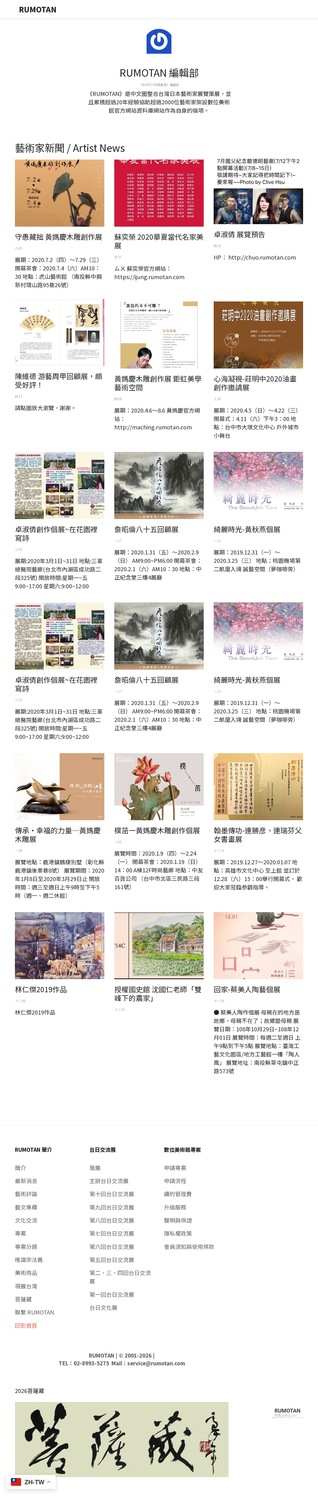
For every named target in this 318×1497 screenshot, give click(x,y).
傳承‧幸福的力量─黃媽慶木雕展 (58, 834)
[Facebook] (154, 121)
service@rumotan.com (156, 1363)
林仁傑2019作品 (41, 989)
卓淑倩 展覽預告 (239, 234)
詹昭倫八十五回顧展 (146, 529)
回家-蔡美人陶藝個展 (247, 989)
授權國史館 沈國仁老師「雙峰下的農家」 (158, 993)
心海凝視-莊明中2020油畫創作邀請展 (255, 382)
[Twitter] (159, 121)
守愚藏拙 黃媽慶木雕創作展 (58, 236)
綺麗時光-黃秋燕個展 (247, 529)
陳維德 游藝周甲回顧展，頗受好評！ (58, 380)
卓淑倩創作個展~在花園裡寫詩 (56, 533)
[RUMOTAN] (287, 1411)
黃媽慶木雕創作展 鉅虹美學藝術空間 (158, 382)
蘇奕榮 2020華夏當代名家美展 (158, 241)
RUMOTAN (101, 1355)
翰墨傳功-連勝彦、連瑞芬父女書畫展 (258, 834)
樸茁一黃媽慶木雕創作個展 (157, 830)
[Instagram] (164, 121)
